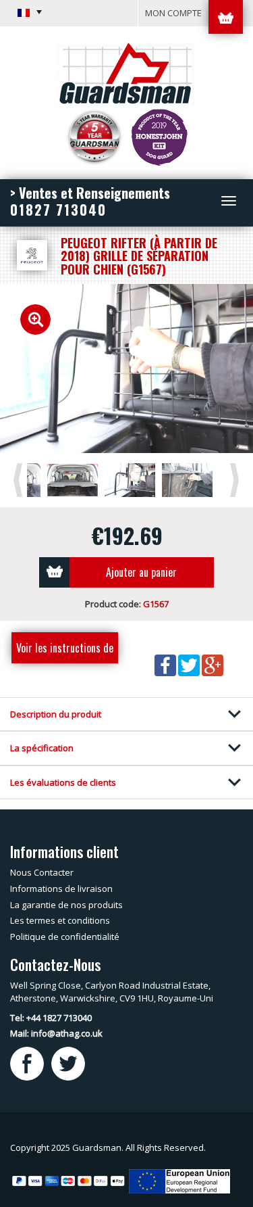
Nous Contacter (42, 872)
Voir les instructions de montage (64, 651)
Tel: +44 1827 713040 (51, 1018)
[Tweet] (190, 664)
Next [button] (237, 479)
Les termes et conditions (60, 920)
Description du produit (55, 714)
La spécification (42, 748)
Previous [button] (20, 479)
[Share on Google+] (212, 664)
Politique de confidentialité (64, 936)
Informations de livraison (61, 888)
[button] (29, 12)
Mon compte (173, 13)
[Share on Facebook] (166, 664)
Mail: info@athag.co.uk (56, 1033)
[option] (126, 368)
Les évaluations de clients (63, 782)
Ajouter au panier (141, 572)
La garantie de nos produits (66, 905)
